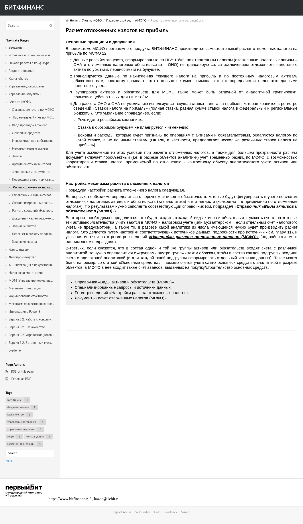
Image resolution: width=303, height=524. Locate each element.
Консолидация (19, 249)
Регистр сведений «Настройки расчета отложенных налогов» (33, 210)
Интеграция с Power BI (25, 311)
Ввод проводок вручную (29, 125)
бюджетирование (21, 407)
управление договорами (25, 422)
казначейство (18, 414)
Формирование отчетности (28, 296)
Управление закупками (25, 94)
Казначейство (18, 78)
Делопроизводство (22, 257)
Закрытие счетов (24, 226)
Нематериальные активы (30, 148)
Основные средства (26, 133)
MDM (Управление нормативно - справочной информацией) (31, 280)
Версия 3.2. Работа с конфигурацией (31, 319)
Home (74, 20)
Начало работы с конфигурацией (31, 63)
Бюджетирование (21, 71)
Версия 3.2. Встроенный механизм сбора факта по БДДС (31, 342)
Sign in (185, 512)
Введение (15, 47)
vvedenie (15, 350)
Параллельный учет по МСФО (33, 117)
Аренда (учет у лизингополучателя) (33, 164)
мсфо (13, 436)
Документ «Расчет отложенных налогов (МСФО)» (33, 218)
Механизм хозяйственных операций (31, 304)
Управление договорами (26, 86)
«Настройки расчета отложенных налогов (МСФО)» (204, 237)
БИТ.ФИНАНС (24, 8)
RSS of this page (21, 371)
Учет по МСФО (20, 102)
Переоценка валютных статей (33, 179)
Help (157, 512)
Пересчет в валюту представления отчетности (33, 234)
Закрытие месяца (24, 241)
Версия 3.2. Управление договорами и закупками (31, 335)
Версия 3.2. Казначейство (27, 327)
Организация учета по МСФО (33, 109)
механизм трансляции (24, 444)
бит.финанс (17, 400)
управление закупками (24, 429)
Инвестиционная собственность (33, 140)
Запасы (17, 156)
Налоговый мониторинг (26, 273)
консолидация (38, 436)
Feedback (170, 512)
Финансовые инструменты (31, 172)
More (9, 460)
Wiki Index (142, 512)
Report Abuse (122, 512)
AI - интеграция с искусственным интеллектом (31, 265)
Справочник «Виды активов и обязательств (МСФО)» (33, 195)
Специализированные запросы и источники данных (33, 203)
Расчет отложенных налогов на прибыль (33, 187)
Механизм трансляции (25, 288)
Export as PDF (20, 379)
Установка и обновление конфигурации (31, 55)
